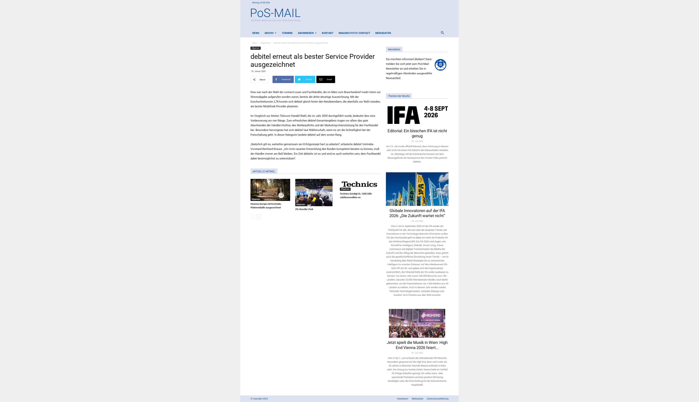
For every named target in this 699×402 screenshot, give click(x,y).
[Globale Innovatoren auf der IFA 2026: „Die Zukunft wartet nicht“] (417, 189)
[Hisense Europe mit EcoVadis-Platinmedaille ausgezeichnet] (270, 190)
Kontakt (327, 33)
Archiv (269, 33)
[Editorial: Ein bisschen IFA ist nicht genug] (417, 114)
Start (254, 43)
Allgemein (265, 43)
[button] (442, 33)
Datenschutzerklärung (438, 398)
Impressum (402, 398)
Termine (287, 33)
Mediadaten (383, 33)
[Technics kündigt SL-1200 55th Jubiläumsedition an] (360, 185)
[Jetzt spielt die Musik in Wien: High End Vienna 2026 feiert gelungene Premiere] (417, 322)
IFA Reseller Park (304, 209)
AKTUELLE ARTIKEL (264, 171)
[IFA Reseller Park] (315, 192)
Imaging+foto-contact (354, 33)
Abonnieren (306, 33)
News (255, 33)
